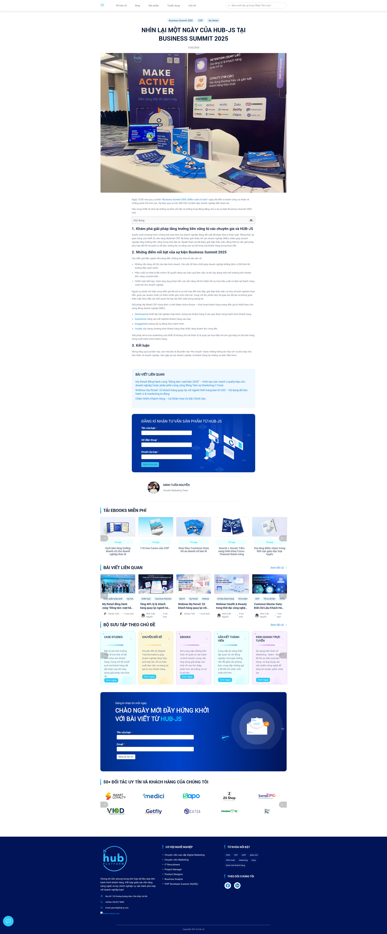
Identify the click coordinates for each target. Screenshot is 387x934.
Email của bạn (149, 451)
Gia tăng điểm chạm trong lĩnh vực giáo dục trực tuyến (269, 551)
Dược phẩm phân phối (113, 598)
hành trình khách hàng (235, 865)
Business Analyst (174, 878)
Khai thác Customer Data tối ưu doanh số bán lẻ (194, 549)
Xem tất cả (277, 567)
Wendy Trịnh (113, 613)
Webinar (205, 598)
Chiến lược (146, 598)
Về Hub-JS (121, 5)
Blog (137, 5)
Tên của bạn (148, 428)
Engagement (141, 323)
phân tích (254, 855)
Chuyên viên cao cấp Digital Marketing (185, 854)
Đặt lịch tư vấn (150, 464)
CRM (228, 855)
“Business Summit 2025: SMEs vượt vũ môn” (185, 199)
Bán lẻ (182, 598)
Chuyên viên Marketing (177, 859)
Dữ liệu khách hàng (225, 598)
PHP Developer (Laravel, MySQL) (181, 883)
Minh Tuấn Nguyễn (150, 615)
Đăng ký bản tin (126, 757)
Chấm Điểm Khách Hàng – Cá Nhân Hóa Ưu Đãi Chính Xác (170, 398)
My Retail (213, 20)
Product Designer (174, 874)
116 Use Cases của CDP (154, 548)
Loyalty (138, 328)
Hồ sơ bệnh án (244, 598)
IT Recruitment (172, 864)
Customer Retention (164, 598)
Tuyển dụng (173, 5)
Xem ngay (111, 680)
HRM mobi (230, 860)
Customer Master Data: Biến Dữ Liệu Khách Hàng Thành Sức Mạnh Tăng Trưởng (269, 609)
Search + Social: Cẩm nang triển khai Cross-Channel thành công (231, 551)
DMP (244, 855)
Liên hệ (192, 5)
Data (254, 860)
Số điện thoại (149, 439)
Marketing (243, 860)
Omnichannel (142, 314)
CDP (200, 20)
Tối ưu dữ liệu (269, 598)
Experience (140, 318)
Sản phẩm (153, 5)
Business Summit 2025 (181, 20)
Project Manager (173, 869)
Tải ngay (118, 542)
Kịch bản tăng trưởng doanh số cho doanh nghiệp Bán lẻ (117, 551)
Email (120, 744)
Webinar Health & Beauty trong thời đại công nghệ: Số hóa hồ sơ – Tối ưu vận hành (231, 609)
